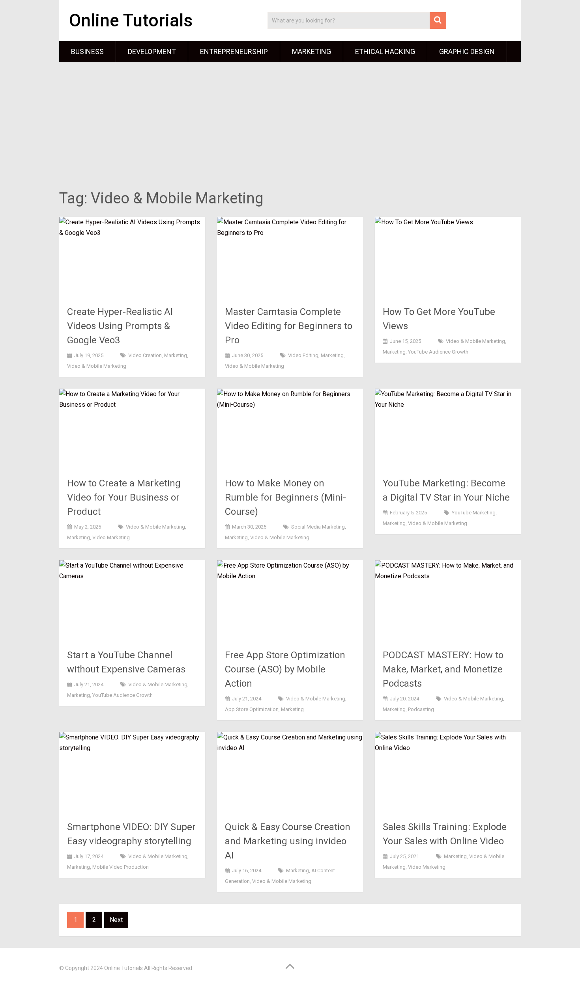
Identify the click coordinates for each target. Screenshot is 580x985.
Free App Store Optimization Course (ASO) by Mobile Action (285, 669)
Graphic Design (467, 51)
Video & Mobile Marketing (96, 366)
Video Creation (145, 355)
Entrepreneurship (234, 51)
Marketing (311, 51)
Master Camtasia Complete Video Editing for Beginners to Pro (288, 326)
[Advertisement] (290, 127)
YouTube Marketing (474, 513)
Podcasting (421, 709)
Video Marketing (111, 537)
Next (116, 920)
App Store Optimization (252, 709)
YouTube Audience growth (438, 352)
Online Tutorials (131, 20)
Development (152, 51)
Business (87, 51)
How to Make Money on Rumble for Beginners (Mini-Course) (285, 497)
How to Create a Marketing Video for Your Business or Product (124, 497)
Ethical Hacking (385, 51)
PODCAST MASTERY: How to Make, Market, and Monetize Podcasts (443, 669)
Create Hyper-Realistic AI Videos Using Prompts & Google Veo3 (120, 326)
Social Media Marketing (318, 527)
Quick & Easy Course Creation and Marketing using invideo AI (287, 841)
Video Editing (303, 355)
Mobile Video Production (120, 867)
